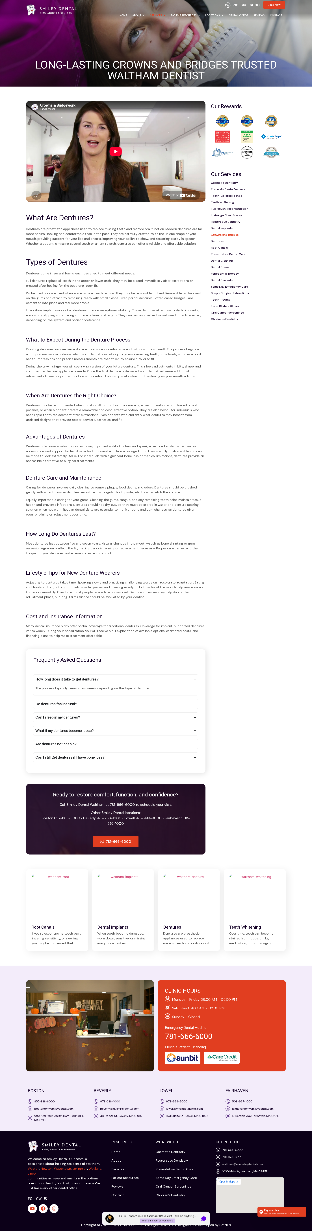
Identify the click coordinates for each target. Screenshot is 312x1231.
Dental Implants (222, 228)
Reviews (259, 15)
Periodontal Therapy (225, 274)
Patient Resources (183, 15)
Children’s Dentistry (224, 319)
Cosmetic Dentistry (224, 183)
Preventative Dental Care (228, 254)
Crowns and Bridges (225, 235)
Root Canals (219, 248)
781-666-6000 (189, 1036)
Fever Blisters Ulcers (225, 306)
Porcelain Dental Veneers (228, 189)
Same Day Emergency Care (229, 287)
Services (156, 15)
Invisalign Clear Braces (226, 215)
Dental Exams (220, 267)
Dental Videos (238, 15)
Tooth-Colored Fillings (226, 196)
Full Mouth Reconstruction (229, 209)
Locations (212, 15)
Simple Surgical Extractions (230, 293)
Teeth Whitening (222, 202)
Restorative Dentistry (225, 222)
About (136, 15)
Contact (276, 15)
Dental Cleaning (222, 261)
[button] (138, 15)
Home (123, 15)
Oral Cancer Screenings (227, 312)
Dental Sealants (222, 280)
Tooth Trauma (220, 299)
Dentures (217, 241)
